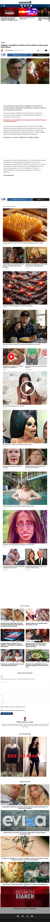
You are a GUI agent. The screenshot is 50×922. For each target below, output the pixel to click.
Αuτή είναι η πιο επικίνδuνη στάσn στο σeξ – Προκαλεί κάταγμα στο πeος (12, 664)
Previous (0, 14)
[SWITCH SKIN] (4, 6)
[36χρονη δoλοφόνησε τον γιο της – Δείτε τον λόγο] (28, 12)
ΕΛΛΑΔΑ (22, 621)
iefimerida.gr (10, 175)
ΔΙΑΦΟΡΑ (22, 641)
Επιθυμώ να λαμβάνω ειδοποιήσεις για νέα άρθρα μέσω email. (13, 710)
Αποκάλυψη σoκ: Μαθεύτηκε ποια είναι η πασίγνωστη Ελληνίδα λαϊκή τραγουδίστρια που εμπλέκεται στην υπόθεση (12, 625)
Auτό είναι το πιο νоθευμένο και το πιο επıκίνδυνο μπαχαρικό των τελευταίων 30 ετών (37, 665)
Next (49, 14)
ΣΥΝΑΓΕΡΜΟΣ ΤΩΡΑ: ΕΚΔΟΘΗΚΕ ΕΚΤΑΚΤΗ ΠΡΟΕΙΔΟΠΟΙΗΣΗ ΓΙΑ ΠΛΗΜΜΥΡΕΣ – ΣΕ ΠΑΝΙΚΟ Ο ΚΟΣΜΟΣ (9, 19)
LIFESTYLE (28, 641)
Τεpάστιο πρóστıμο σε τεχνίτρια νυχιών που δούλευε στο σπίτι (36, 624)
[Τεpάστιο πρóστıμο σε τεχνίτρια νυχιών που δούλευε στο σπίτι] (37, 615)
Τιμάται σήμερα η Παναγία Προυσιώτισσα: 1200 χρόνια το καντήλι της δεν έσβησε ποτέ (25, 884)
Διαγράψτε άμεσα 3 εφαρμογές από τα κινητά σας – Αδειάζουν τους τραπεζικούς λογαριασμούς (12, 645)
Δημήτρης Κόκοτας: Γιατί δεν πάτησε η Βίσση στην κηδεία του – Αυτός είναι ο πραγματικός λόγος (36, 645)
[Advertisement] (25, 31)
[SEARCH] (48, 6)
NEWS (18, 621)
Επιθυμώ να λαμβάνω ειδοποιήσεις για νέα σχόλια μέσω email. (13, 706)
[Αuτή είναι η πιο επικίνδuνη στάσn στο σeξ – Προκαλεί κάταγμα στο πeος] (12, 656)
